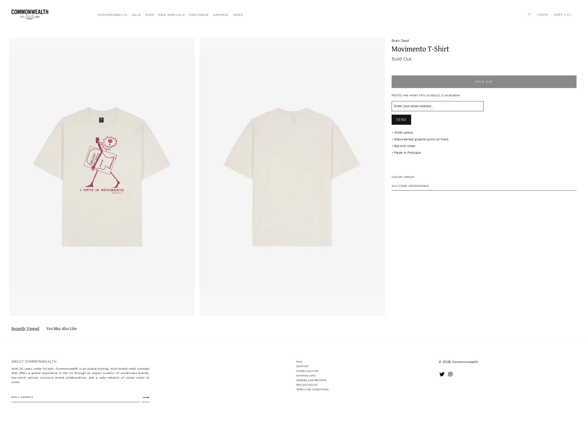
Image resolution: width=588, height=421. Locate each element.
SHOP (149, 15)
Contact (302, 366)
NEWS (238, 15)
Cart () (563, 14)
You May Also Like (61, 328)
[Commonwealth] (53, 14)
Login (542, 14)
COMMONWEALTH (112, 15)
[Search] (529, 14)
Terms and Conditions (312, 389)
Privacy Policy (307, 384)
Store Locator (307, 371)
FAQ (299, 361)
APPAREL (221, 15)
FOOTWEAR (199, 15)
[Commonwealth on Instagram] (450, 374)
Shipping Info (306, 375)
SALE (136, 15)
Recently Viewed (25, 328)
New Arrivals (171, 15)
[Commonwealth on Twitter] (442, 374)
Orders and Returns (311, 380)
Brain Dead (400, 40)
